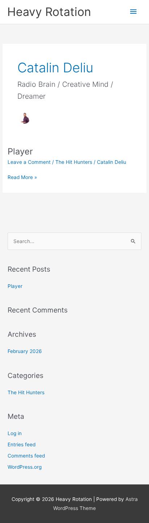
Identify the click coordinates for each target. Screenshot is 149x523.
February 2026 (25, 351)
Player (20, 151)
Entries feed (21, 444)
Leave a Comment (29, 162)
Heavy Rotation (49, 12)
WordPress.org (25, 467)
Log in (15, 433)
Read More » (22, 176)
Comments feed (26, 456)
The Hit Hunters (73, 162)
